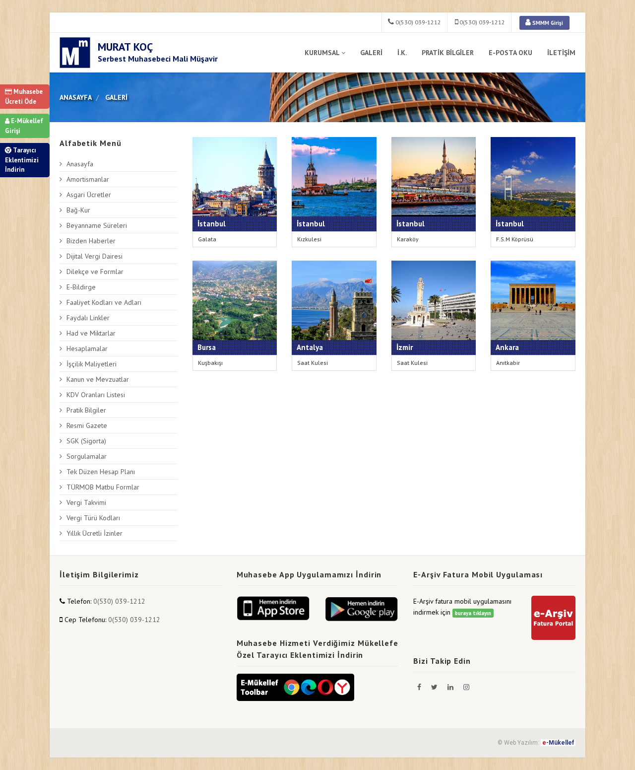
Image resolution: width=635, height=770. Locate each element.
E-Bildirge (81, 286)
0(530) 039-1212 (417, 22)
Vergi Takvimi (86, 502)
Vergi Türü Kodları (93, 517)
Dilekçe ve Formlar (95, 271)
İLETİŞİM (561, 52)
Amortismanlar (87, 179)
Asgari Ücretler (88, 194)
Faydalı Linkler (88, 317)
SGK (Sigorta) (86, 440)
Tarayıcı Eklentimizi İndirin (22, 160)
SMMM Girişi (547, 22)
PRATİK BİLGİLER (448, 52)
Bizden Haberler (91, 240)
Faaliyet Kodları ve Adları (103, 302)
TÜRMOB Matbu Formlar (102, 487)
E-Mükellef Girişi (24, 126)
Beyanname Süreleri (96, 225)
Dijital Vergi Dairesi (94, 256)
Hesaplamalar (87, 348)
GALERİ (371, 52)
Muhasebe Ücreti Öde (24, 96)
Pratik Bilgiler (86, 410)
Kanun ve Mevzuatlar (97, 379)
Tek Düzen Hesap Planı (100, 471)
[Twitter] (435, 687)
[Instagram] (466, 687)
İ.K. (402, 52)
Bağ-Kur (78, 210)
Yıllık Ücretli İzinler (94, 533)
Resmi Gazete (86, 425)
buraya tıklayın (473, 613)
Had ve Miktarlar (91, 333)
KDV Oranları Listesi (95, 394)
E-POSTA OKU (510, 52)
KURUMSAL (322, 52)
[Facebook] (420, 687)
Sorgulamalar (86, 456)
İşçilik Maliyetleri (91, 363)
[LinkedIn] (451, 687)
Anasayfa (79, 163)
